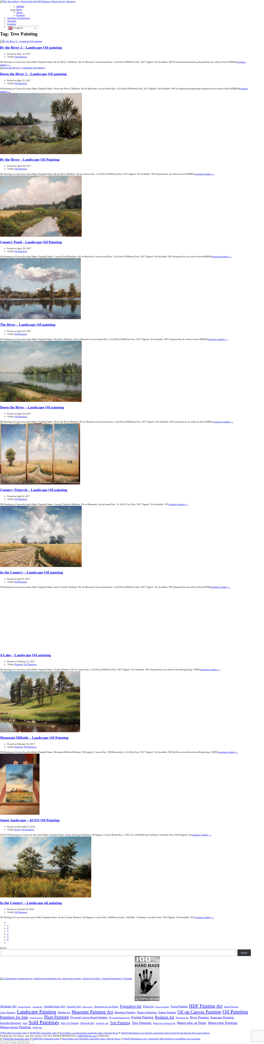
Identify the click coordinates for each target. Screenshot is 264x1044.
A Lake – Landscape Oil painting (25, 655)
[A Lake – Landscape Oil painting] (40, 649)
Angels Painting (24, 1007)
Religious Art (182, 1017)
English (18, 27)
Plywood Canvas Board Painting (88, 1017)
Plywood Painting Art (119, 1017)
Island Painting (231, 1007)
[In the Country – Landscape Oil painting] (41, 566)
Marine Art (64, 1012)
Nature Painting (147, 1012)
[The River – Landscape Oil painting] (40, 318)
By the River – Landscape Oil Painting (29, 159)
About (19, 12)
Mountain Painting (124, 1012)
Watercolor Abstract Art (164, 1023)
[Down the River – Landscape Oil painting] (41, 401)
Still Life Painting (70, 1023)
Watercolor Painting (222, 1023)
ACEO (17, 829)
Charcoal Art (87, 1007)
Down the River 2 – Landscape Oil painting (33, 74)
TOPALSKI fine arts (87, 1035)
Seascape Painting (222, 1017)
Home (19, 9)
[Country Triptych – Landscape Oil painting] (40, 483)
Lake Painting (7, 1012)
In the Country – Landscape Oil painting (31, 572)
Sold (24, 1023)
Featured (18, 664)
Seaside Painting (10, 1023)
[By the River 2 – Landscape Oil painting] (21, 41)
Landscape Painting (36, 1012)
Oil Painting (235, 1012)
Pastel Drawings (36, 1018)
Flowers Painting (162, 1007)
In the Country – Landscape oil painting (31, 903)
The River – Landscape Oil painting (27, 325)
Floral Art (148, 1006)
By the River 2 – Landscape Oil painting (31, 47)
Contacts (11, 23)
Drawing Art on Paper (106, 1006)
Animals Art (37, 1007)
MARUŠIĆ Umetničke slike (43, 1033)
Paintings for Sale (14, 1017)
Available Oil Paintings (18, 18)
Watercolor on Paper (192, 1023)
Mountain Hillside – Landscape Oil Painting (34, 738)
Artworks (12, 21)
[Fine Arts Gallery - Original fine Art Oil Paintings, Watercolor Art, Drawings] (37, 1)
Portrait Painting (142, 1017)
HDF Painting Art (206, 1006)
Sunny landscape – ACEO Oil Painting (29, 820)
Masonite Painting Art (92, 1012)
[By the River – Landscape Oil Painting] (41, 153)
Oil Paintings (20, 56)
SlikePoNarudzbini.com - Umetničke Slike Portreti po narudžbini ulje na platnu (161, 1038)
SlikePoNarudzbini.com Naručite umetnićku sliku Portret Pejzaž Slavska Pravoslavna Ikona (165, 1033)
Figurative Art (131, 1006)
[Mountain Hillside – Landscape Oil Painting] (40, 731)
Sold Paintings (44, 1022)
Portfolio (20, 15)
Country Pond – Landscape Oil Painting (31, 242)
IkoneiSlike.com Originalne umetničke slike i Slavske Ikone (89, 1033)
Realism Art (164, 1017)
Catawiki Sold (73, 1006)
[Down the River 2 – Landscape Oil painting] (22, 67)
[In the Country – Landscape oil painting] (45, 896)
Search (3, 948)
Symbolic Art (102, 1023)
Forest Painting (179, 1006)
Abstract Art (8, 1006)
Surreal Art (87, 1023)
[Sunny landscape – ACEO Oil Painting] (20, 814)
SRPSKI (20, 6)
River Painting (199, 1017)
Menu (13, 10)
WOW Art (37, 1027)
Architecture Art (54, 1006)
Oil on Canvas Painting (199, 1012)
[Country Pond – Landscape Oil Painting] (41, 235)
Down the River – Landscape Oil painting (32, 407)
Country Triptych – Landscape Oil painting (33, 490)
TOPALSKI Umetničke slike (13, 1033)
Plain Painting (56, 1017)
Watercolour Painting (15, 1027)
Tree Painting (120, 1023)
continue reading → (205, 174)
